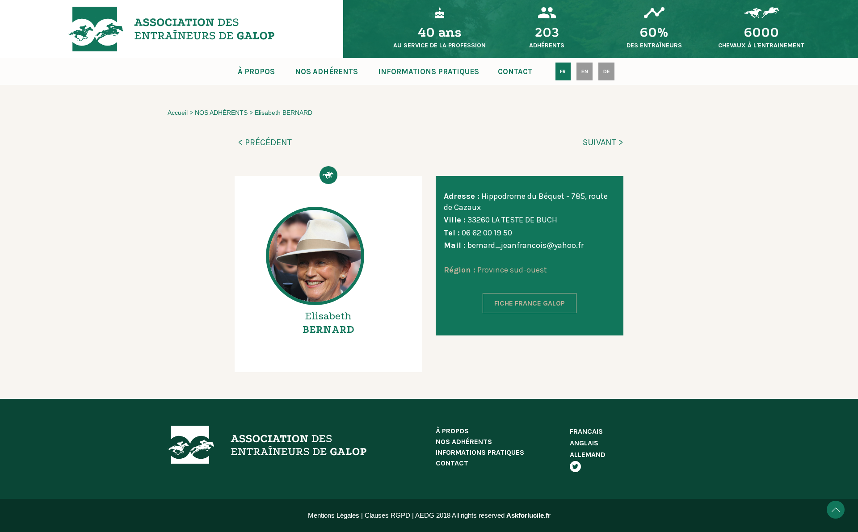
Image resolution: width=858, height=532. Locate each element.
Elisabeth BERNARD (283, 112)
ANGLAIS (584, 443)
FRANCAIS (586, 431)
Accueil (178, 112)
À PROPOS (256, 71)
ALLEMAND (588, 454)
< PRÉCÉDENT (265, 142)
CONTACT (515, 71)
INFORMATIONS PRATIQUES (428, 71)
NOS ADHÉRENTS (326, 71)
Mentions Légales (333, 515)
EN (584, 71)
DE (606, 71)
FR (563, 71)
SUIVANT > (603, 142)
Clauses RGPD (387, 515)
